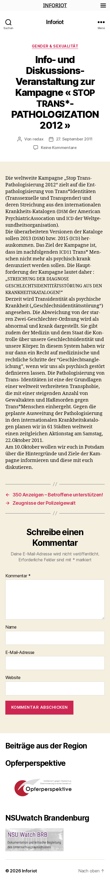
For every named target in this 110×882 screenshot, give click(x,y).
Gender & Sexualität (55, 46)
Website (13, 677)
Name (11, 627)
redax (38, 139)
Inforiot (55, 22)
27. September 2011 (74, 139)
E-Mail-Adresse (19, 652)
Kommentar (18, 576)
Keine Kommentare (59, 147)
